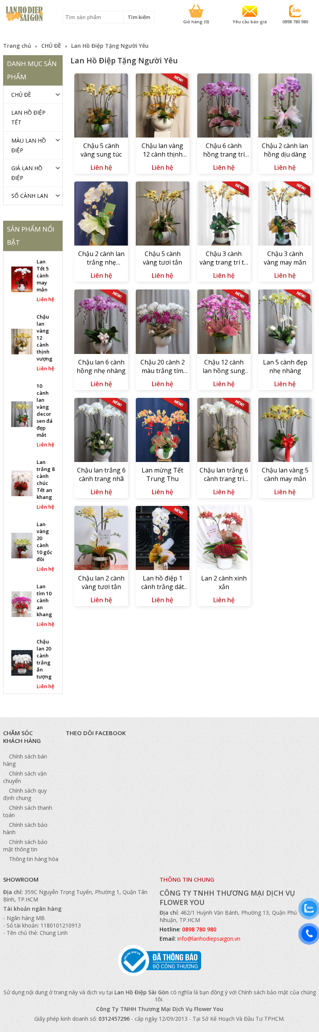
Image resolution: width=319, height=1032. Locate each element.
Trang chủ (17, 45)
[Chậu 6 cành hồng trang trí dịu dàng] (224, 106)
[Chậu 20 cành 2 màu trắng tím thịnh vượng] (162, 322)
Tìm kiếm (139, 17)
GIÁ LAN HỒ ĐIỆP (26, 172)
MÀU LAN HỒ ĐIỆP (28, 145)
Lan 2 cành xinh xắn (224, 582)
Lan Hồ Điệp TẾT (28, 117)
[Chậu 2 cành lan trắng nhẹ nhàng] (101, 214)
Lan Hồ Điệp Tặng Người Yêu (110, 45)
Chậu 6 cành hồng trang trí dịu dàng (224, 150)
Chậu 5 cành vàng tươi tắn (162, 258)
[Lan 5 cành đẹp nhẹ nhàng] (285, 322)
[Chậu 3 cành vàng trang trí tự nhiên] (224, 214)
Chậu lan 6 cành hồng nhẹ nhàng (101, 366)
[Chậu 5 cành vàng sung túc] (101, 106)
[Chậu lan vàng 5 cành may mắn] (285, 431)
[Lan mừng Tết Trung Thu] (162, 431)
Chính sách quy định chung (25, 794)
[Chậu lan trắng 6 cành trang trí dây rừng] (224, 431)
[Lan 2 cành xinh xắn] (224, 539)
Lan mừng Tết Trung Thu (162, 474)
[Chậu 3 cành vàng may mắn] (285, 214)
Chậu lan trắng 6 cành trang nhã (101, 474)
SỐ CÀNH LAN (29, 195)
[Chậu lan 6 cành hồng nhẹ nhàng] (101, 322)
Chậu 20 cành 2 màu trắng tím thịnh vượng (162, 367)
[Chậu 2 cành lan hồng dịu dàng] (285, 106)
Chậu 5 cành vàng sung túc (101, 150)
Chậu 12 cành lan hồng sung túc (224, 367)
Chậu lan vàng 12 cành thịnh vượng (162, 150)
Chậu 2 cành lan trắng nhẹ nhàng (101, 258)
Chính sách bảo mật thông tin (25, 845)
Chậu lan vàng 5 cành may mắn (285, 474)
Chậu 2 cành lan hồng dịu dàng (285, 150)
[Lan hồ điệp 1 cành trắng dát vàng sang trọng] (162, 539)
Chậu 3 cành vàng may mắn (285, 258)
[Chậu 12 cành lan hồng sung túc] (224, 322)
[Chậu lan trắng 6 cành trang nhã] (101, 431)
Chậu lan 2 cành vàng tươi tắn (101, 582)
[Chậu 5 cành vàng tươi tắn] (162, 214)
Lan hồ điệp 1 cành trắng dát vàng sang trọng (162, 583)
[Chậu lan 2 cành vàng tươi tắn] (101, 539)
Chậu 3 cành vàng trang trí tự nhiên (224, 258)
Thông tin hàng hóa (33, 859)
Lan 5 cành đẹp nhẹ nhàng (285, 366)
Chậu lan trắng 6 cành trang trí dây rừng (224, 475)
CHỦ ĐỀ (51, 45)
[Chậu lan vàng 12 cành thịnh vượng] (162, 106)
